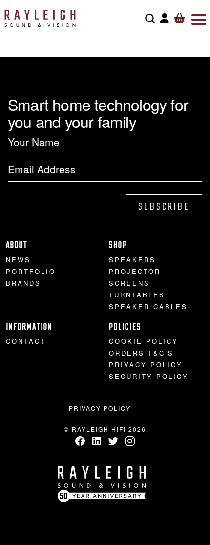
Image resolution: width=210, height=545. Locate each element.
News (18, 259)
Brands (23, 283)
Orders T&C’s (141, 352)
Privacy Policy (146, 364)
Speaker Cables (148, 306)
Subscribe (163, 207)
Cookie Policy (143, 341)
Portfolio (31, 271)
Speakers (132, 259)
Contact (26, 341)
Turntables (137, 294)
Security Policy (149, 376)
